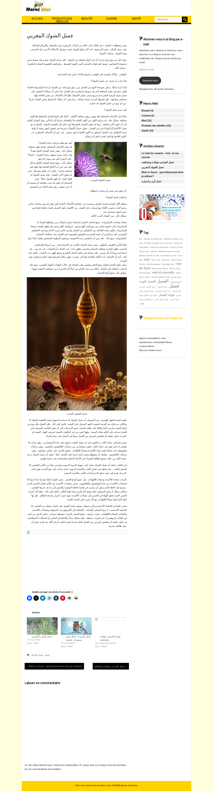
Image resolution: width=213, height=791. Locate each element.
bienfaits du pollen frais (153, 239)
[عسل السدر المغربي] (42, 626)
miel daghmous (168, 264)
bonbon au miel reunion (159, 247)
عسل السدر (176, 291)
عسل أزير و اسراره (151, 181)
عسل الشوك (37, 654)
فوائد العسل (166, 295)
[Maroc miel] (38, 7)
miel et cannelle (163, 272)
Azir (140, 239)
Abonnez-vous (150, 80)
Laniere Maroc (146, 346)
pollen (147, 277)
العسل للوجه (147, 281)
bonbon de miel (176, 247)
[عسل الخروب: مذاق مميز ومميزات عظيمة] (76, 626)
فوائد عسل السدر (161, 299)
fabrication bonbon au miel (168, 251)
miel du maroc (175, 269)
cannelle (153, 251)
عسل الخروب (162, 287)
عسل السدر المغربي (42, 636)
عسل (47, 654)
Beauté (86, 18)
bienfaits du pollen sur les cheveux (158, 243)
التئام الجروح (175, 277)
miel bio (142, 264)
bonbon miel (144, 251)
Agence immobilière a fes (152, 338)
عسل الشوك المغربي (153, 167)
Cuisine (111, 18)
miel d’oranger (144, 273)
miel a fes (165, 260)
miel (147, 259)
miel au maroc (176, 260)
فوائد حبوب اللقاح (150, 295)
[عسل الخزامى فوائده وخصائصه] (110, 626)
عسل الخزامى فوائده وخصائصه (111, 666)
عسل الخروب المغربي (147, 287)
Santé (136, 18)
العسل (163, 281)
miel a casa (155, 260)
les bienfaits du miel (168, 256)
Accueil (37, 18)
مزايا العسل (148, 299)
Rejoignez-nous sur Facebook (162, 318)
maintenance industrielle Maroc (155, 342)
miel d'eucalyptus (153, 264)
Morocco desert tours (150, 350)
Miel (144, 120)
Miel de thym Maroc (160, 269)
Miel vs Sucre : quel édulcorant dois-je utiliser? (54, 666)
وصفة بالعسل (141, 301)
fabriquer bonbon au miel (149, 256)
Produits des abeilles (62, 20)
